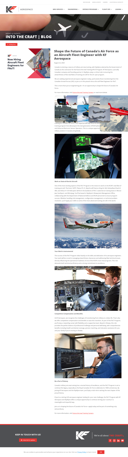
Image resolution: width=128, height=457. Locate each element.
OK (101, 452)
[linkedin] (118, 440)
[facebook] (110, 440)
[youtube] (122, 440)
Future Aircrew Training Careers (83, 92)
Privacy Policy (81, 452)
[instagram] (114, 440)
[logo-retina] (19, 7)
